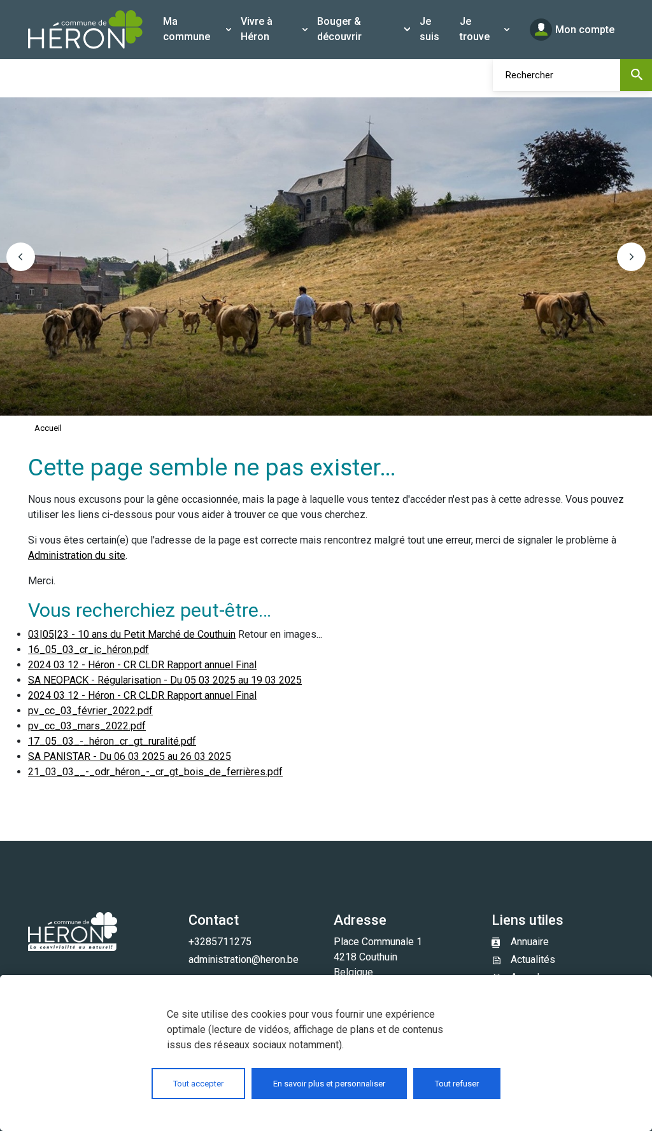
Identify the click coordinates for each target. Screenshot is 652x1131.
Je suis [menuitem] (429, 29)
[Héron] (85, 29)
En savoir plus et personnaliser (329, 1083)
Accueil (48, 428)
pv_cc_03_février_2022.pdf (90, 711)
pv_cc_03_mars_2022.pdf (87, 726)
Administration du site (76, 555)
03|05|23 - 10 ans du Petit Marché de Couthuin (132, 634)
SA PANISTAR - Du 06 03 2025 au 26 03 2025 (129, 756)
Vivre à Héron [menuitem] (257, 29)
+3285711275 (220, 942)
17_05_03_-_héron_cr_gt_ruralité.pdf (112, 741)
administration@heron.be (243, 959)
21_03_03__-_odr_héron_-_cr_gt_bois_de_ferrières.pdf (155, 772)
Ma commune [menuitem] (186, 29)
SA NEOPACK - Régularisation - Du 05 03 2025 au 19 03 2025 (165, 680)
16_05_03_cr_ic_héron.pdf (88, 649)
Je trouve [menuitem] (475, 29)
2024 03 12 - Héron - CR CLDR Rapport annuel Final (142, 665)
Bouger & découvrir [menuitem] (339, 29)
